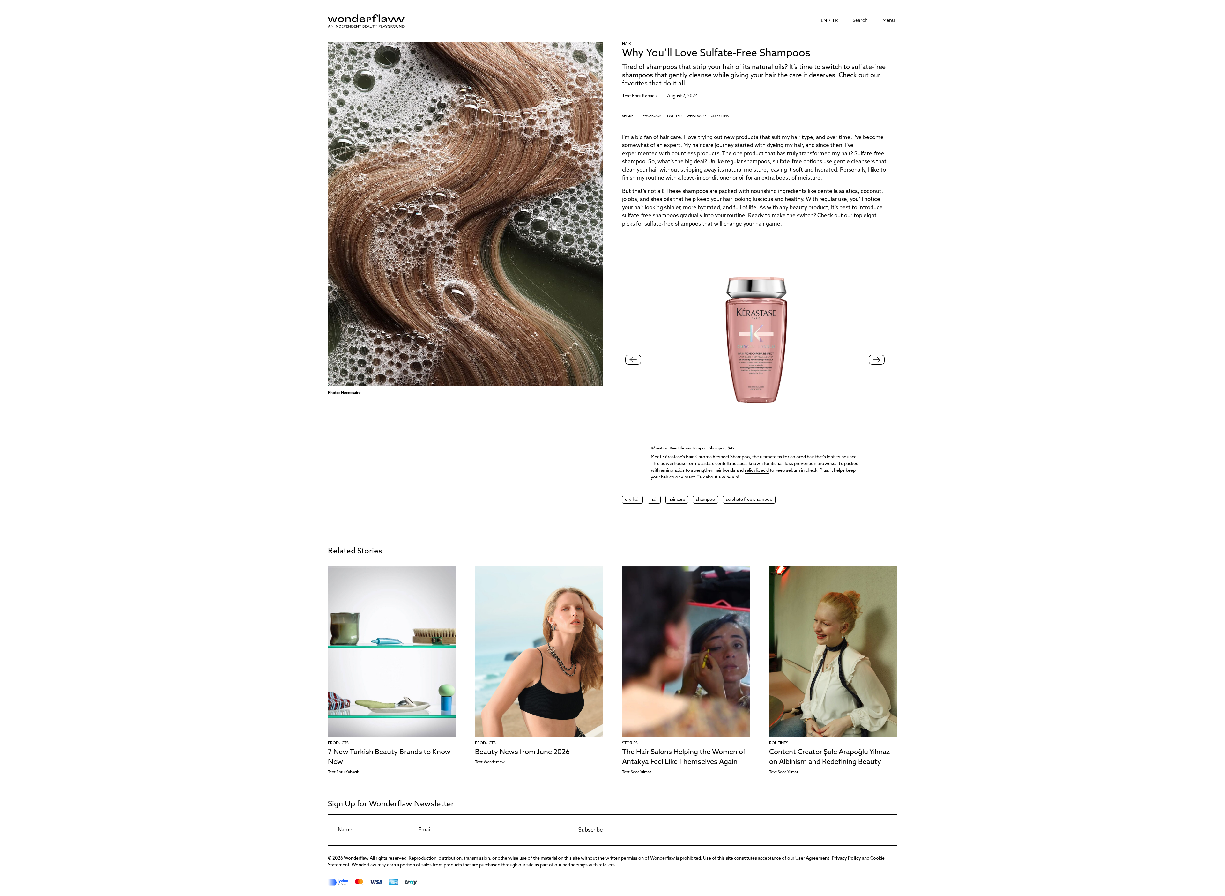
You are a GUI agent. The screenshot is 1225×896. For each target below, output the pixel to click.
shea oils (661, 199)
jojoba (629, 199)
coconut (871, 191)
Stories (630, 743)
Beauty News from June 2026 (522, 752)
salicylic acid (757, 470)
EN (824, 21)
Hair (626, 44)
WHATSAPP (696, 116)
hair (654, 499)
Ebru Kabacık (644, 96)
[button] (877, 359)
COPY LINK (720, 116)
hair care (676, 499)
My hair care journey (708, 145)
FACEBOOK (652, 116)
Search (860, 21)
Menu (888, 21)
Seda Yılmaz (641, 772)
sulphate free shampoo (749, 499)
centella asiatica (838, 191)
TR (835, 21)
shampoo (705, 499)
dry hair (632, 499)
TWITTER (674, 116)
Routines (778, 743)
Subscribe (590, 830)
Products (338, 743)
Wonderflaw (494, 762)
